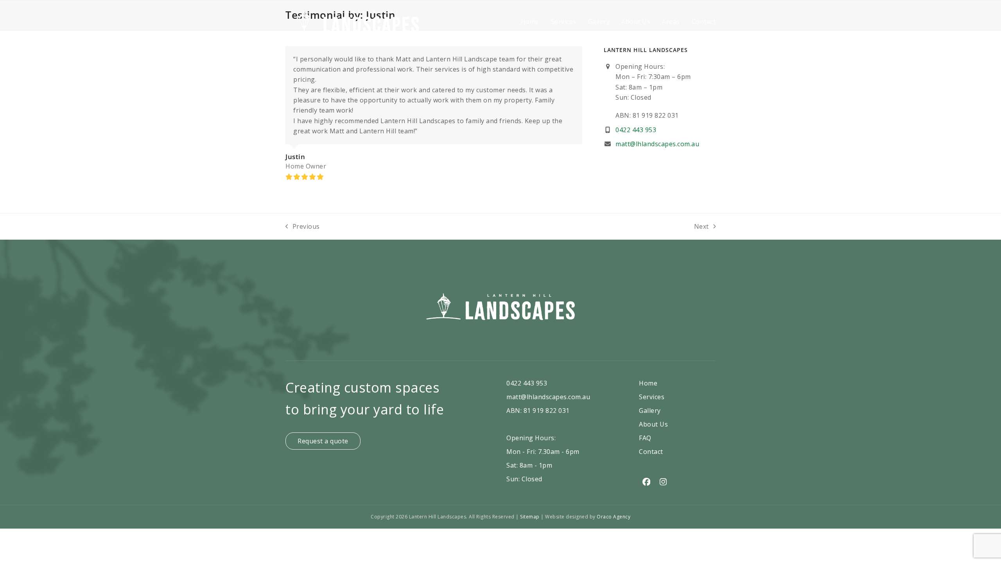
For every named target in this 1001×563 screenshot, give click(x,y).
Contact (651, 451)
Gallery (650, 410)
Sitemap (530, 516)
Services (651, 397)
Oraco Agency (613, 516)
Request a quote (323, 441)
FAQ (645, 438)
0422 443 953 (635, 130)
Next (701, 226)
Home (648, 383)
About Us (653, 424)
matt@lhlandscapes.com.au (657, 144)
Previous (302, 226)
